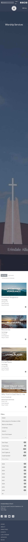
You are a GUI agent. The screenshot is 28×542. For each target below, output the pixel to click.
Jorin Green (14, 449)
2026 (14, 464)
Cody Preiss (14, 446)
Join (16, 3)
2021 (14, 480)
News (3, 540)
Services (4, 537)
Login (16, 1)
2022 (14, 477)
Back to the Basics (7, 424)
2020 (14, 483)
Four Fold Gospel (7, 434)
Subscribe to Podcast (8, 278)
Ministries (4, 529)
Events (3, 532)
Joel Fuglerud (14, 452)
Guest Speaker (14, 455)
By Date (4, 275)
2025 (14, 467)
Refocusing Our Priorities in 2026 (11, 421)
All (2, 493)
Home (3, 524)
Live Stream (5, 534)
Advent (4, 431)
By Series (11, 275)
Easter (4, 418)
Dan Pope (14, 442)
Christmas (5, 427)
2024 (14, 470)
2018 (14, 490)
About (3, 527)
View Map (3, 510)
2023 (14, 474)
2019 (14, 487)
